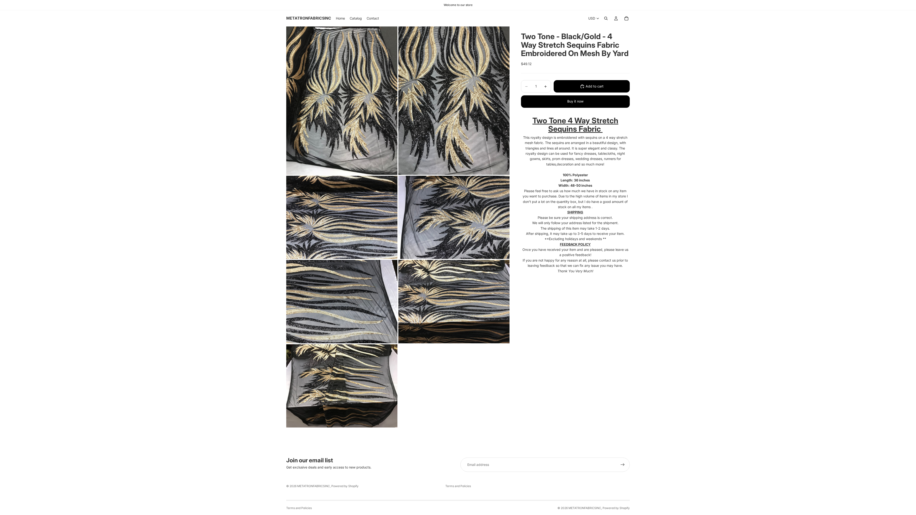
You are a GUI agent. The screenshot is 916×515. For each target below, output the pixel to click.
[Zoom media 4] (454, 217)
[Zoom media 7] (341, 386)
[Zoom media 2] (454, 100)
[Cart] (626, 18)
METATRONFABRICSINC (313, 486)
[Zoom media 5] (341, 301)
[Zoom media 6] (454, 301)
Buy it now (575, 101)
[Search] (606, 18)
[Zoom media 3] (341, 217)
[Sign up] (623, 465)
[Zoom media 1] (341, 100)
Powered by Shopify (345, 486)
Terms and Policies (458, 486)
